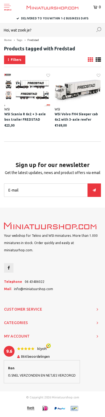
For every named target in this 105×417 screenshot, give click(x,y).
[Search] (99, 30)
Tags (19, 40)
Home (8, 40)
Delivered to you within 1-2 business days (55, 18)
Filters (16, 59)
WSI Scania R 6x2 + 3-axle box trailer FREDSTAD (25, 116)
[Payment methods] (30, 408)
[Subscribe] (94, 190)
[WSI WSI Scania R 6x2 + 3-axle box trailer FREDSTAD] (27, 90)
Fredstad (33, 40)
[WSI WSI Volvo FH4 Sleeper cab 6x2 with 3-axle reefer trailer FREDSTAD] (77, 90)
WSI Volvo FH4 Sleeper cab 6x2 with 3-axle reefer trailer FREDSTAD (76, 117)
